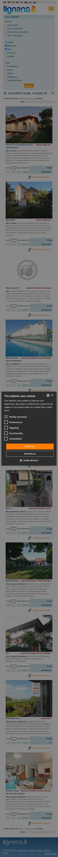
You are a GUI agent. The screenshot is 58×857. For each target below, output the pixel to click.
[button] (29, 460)
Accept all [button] (29, 446)
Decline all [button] (30, 453)
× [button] (52, 395)
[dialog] (28, 428)
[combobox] (48, 395)
